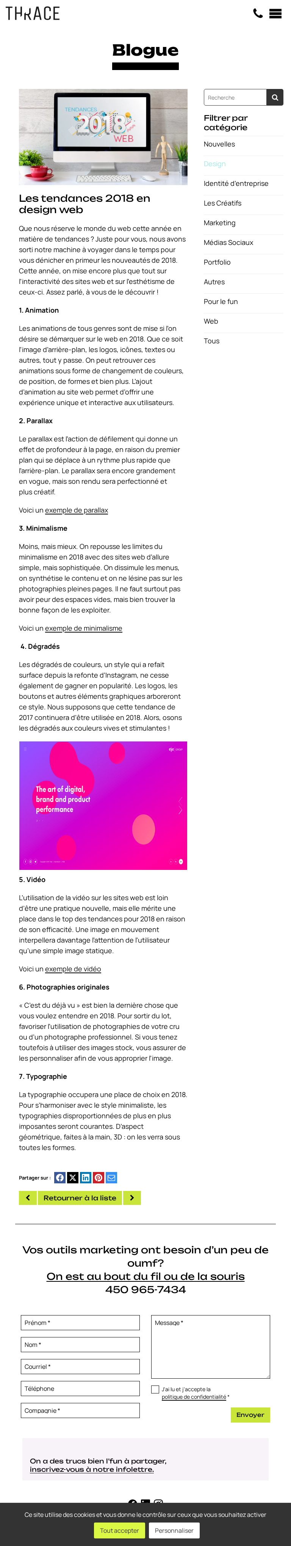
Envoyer (250, 1414)
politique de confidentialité (194, 1396)
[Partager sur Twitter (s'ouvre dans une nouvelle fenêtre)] (72, 1177)
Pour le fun (221, 301)
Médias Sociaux (228, 242)
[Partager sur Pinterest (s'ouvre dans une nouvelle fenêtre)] (98, 1177)
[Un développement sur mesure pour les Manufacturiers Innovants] (132, 1198)
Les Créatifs (222, 202)
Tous (211, 340)
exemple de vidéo (73, 968)
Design (215, 163)
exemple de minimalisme (83, 628)
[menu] (275, 14)
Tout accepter (119, 1530)
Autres (214, 281)
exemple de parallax (76, 509)
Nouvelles (219, 143)
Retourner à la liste (80, 1198)
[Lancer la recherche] (275, 97)
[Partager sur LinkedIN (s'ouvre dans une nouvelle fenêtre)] (85, 1177)
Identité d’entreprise (236, 183)
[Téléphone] (258, 14)
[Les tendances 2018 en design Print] (28, 1198)
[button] (103, 136)
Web (211, 321)
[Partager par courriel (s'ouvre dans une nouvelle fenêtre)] (111, 1177)
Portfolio (217, 261)
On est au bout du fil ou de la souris (146, 1276)
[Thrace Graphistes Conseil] (32, 17)
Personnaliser (174, 1530)
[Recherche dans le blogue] (235, 97)
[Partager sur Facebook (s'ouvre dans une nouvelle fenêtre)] (60, 1177)
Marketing (220, 222)
